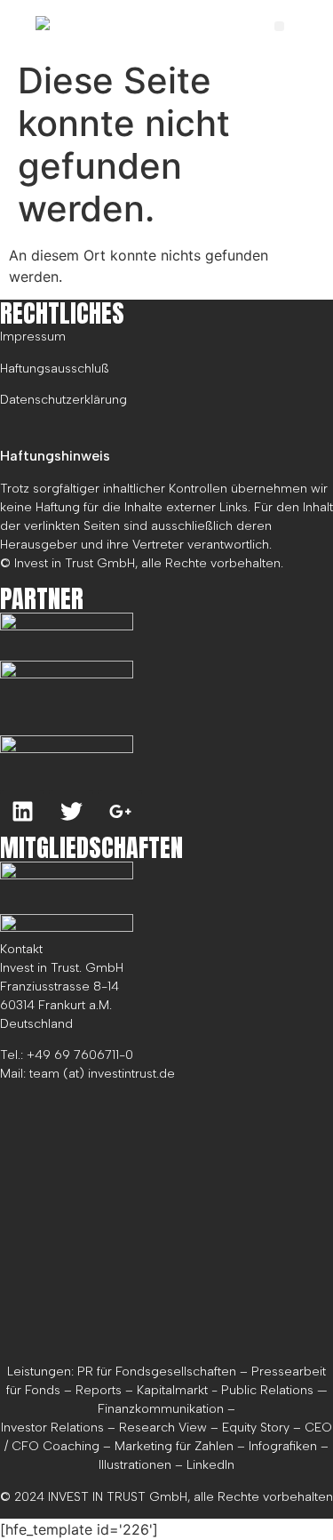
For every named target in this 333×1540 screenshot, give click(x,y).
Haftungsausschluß (54, 368)
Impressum (33, 336)
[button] (279, 26)
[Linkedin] (22, 812)
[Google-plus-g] (120, 812)
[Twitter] (71, 812)
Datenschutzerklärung (63, 399)
